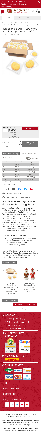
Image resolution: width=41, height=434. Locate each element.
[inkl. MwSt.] (28, 158)
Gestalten (24, 18)
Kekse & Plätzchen (27, 23)
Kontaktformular (13, 325)
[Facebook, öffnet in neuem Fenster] (19, 189)
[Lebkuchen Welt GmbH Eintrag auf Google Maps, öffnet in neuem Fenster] (24, 342)
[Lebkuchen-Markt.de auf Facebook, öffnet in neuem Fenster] (7, 404)
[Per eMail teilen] (13, 189)
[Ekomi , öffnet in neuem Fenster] (10, 345)
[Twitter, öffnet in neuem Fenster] (25, 189)
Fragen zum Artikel (13, 193)
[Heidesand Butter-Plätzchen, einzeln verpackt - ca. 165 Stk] (20, 56)
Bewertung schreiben (25, 304)
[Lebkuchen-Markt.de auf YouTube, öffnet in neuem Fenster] (27, 404)
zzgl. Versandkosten (10, 184)
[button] (10, 153)
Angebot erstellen (30, 144)
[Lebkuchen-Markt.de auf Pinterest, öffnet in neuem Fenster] (22, 404)
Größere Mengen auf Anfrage (13, 182)
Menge (5, 127)
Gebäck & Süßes (14, 23)
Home (4, 23)
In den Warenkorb (30, 128)
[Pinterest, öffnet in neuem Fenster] (31, 189)
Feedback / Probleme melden (18, 197)
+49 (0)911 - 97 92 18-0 (15, 319)
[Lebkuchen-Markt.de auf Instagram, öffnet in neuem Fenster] (12, 404)
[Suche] (33, 12)
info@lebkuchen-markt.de (17, 322)
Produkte (9, 18)
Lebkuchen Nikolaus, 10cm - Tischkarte (29, 285)
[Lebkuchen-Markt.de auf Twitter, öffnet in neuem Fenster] (17, 404)
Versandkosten (14, 137)
